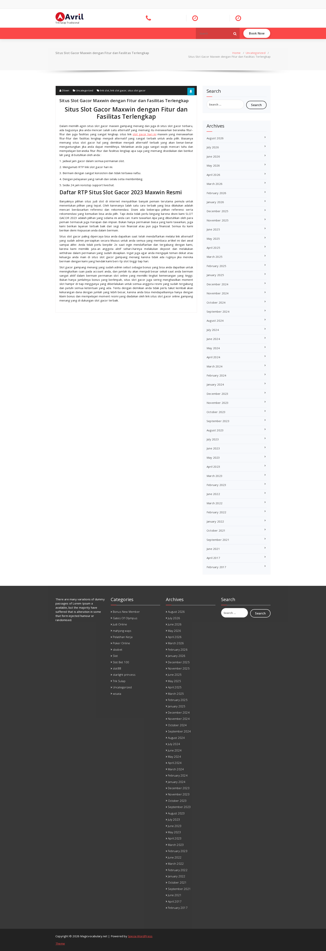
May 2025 (213, 238)
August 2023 (215, 430)
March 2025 (214, 257)
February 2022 (216, 512)
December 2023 (217, 394)
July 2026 (213, 147)
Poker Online (121, 643)
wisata (117, 693)
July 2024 (213, 330)
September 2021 (218, 540)
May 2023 (213, 457)
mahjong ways (122, 631)
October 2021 (216, 530)
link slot (104, 90)
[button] (235, 33)
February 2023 (216, 485)
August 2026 (215, 138)
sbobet (117, 649)
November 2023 (218, 403)
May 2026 (213, 165)
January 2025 (215, 275)
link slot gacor (118, 90)
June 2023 (213, 448)
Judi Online (120, 624)
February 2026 (216, 193)
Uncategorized (255, 53)
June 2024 (213, 339)
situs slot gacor (136, 90)
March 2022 (214, 503)
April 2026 (213, 175)
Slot (115, 656)
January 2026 (215, 202)
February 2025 (216, 266)
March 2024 (214, 366)
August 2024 (215, 320)
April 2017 (213, 558)
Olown (65, 90)
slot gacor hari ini (144, 134)
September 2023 (218, 421)
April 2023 (213, 466)
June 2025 (213, 229)
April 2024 (213, 357)
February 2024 (216, 375)
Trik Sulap (119, 681)
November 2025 (218, 220)
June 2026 (213, 156)
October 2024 (216, 302)
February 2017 (216, 567)
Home (236, 53)
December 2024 (217, 284)
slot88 (117, 668)
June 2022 (213, 494)
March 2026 (214, 184)
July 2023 (213, 439)
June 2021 (213, 549)
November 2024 (218, 293)
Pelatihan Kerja (122, 637)
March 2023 (214, 476)
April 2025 (213, 247)
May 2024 (213, 348)
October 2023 (216, 412)
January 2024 (215, 384)
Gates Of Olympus (125, 618)
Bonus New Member (126, 612)
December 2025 (217, 211)
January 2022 (215, 521)
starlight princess (124, 674)
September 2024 (218, 311)
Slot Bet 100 (121, 662)
